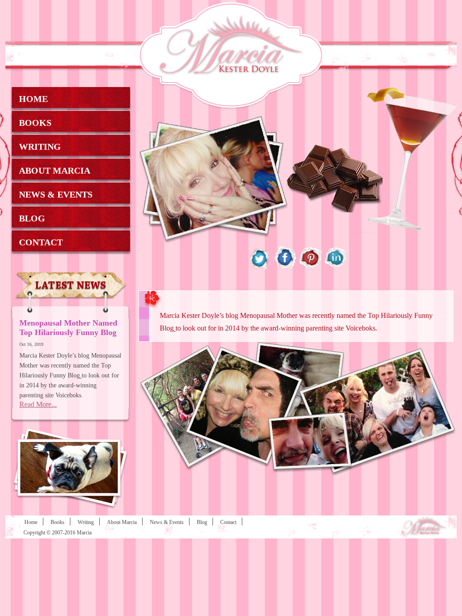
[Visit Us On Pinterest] (310, 268)
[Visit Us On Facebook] (285, 268)
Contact (228, 522)
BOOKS (35, 123)
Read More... (38, 404)
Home (30, 522)
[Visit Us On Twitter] (260, 268)
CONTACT (41, 242)
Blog (202, 522)
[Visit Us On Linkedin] (335, 268)
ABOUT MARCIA (54, 170)
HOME (33, 99)
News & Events (167, 522)
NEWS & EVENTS (55, 194)
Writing (86, 522)
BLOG (32, 218)
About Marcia (122, 522)
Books (58, 522)
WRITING (40, 147)
